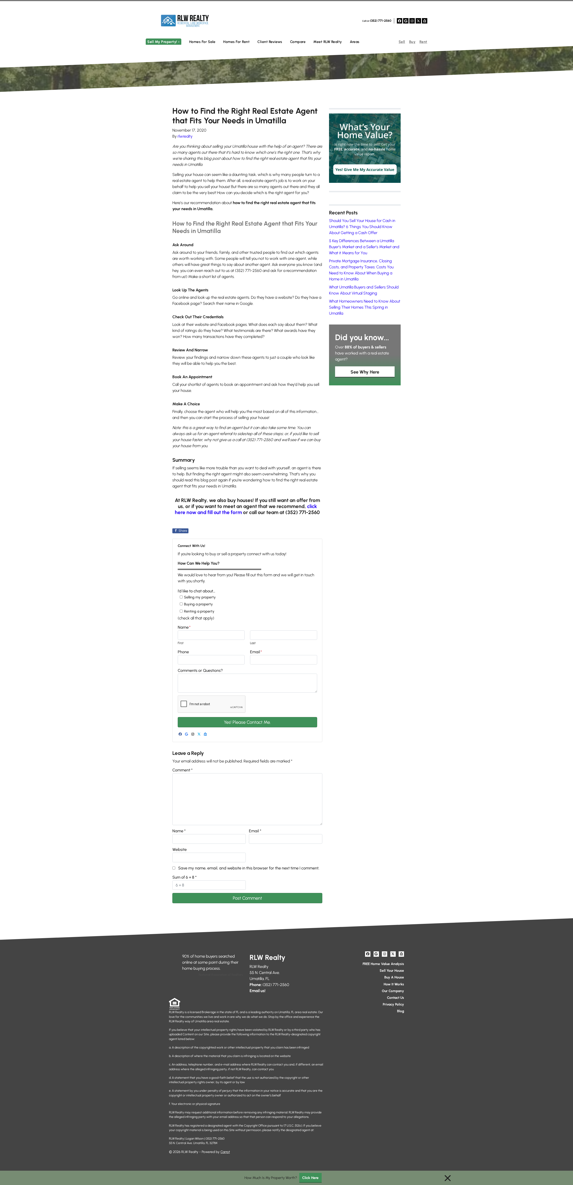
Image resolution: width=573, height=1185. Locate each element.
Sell (402, 42)
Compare (298, 42)
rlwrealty (184, 136)
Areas (354, 42)
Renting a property (199, 611)
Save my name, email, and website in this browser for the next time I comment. (248, 868)
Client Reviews (269, 42)
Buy (412, 42)
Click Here (310, 1178)
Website (179, 849)
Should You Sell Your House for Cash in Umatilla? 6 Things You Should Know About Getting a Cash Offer (362, 226)
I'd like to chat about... (196, 591)
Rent (423, 42)
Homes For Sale (202, 42)
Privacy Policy (393, 1004)
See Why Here (365, 372)
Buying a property (198, 604)
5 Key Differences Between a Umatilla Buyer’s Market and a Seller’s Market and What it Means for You (364, 246)
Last (253, 643)
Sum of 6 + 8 (184, 877)
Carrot (225, 1152)
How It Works (394, 984)
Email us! (257, 990)
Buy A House (394, 977)
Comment (182, 770)
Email (256, 651)
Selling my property (200, 597)
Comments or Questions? (200, 670)
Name (184, 627)
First (181, 643)
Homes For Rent (236, 42)
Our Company (393, 991)
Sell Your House (392, 970)
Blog (400, 1011)
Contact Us (395, 997)
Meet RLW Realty (327, 42)
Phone (183, 651)
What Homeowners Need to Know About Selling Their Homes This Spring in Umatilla (364, 307)
